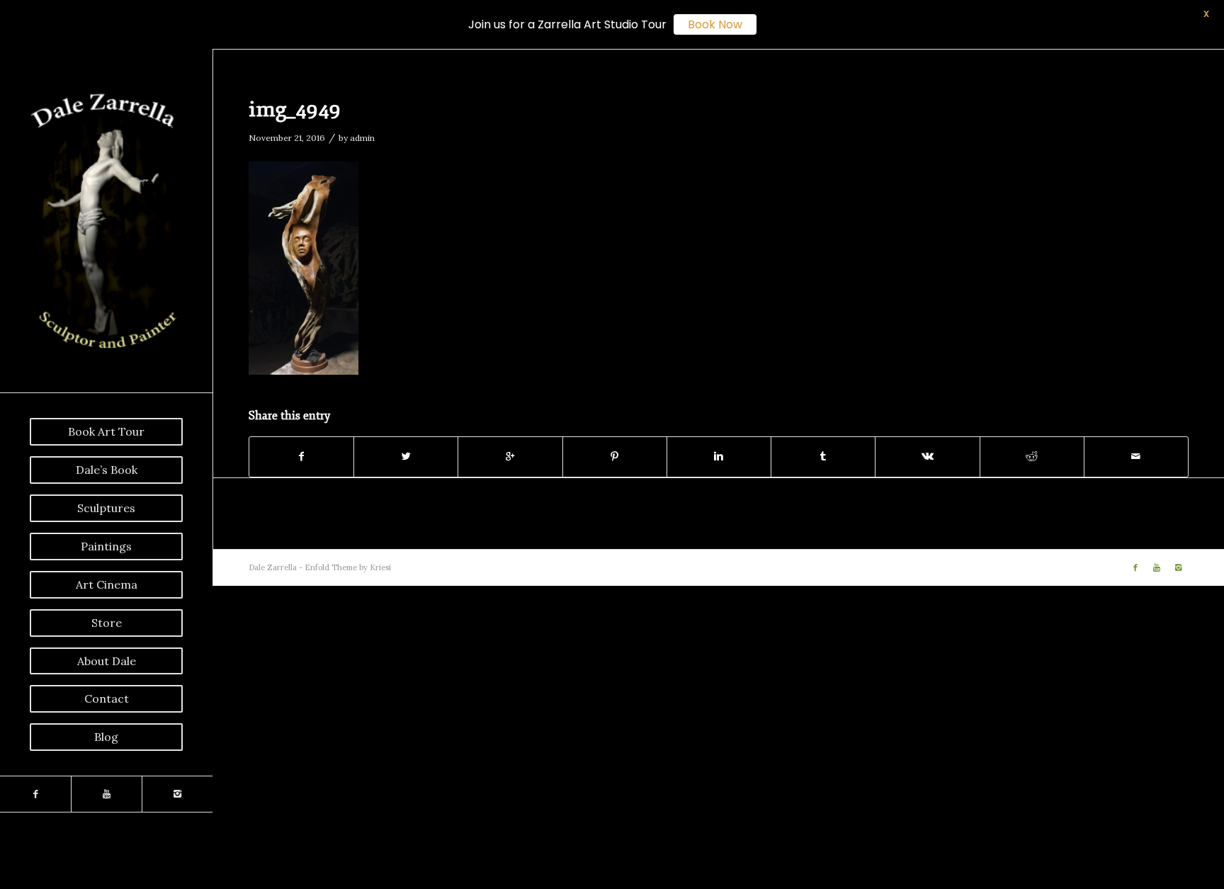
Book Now (715, 24)
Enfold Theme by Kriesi (348, 567)
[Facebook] (35, 794)
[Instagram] (177, 794)
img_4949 (295, 109)
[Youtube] (106, 794)
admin (362, 137)
